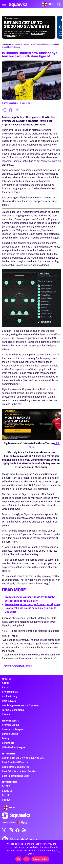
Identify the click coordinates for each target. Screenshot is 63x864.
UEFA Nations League (13, 747)
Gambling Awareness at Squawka (20, 705)
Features (15, 44)
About (5, 682)
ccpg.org (11, 36)
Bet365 (6, 786)
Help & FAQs (9, 700)
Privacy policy (40, 859)
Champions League (12, 729)
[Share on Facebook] (11, 110)
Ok (18, 859)
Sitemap (6, 714)
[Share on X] (17, 110)
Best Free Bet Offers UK (15, 762)
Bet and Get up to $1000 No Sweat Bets (26, 24)
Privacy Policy (10, 691)
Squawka (6, 44)
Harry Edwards (10, 103)
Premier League (10, 724)
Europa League (10, 733)
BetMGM (7, 790)
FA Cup (6, 738)
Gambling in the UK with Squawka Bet (23, 757)
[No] (58, 851)
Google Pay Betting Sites (15, 766)
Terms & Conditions (13, 709)
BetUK (5, 795)
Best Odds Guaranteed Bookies (19, 771)
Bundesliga (8, 742)
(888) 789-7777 (37, 34)
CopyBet (6, 799)
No (26, 859)
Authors (6, 687)
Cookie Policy (9, 696)
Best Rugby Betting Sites (15, 775)
